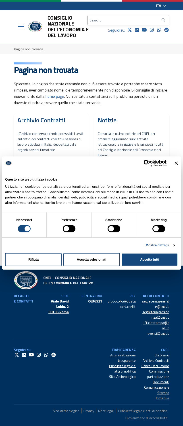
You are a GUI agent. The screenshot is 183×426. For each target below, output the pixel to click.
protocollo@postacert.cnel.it (122, 303)
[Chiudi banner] (176, 163)
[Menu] (21, 26)
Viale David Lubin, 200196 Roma (58, 306)
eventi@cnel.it (158, 333)
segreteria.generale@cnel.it (155, 303)
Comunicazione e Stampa (156, 390)
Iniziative (162, 398)
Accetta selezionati (91, 259)
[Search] (163, 20)
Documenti (161, 382)
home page (54, 96)
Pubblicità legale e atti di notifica (122, 368)
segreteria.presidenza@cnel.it (155, 314)
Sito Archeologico (122, 376)
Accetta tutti (149, 259)
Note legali (106, 410)
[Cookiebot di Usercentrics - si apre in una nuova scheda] (146, 163)
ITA (159, 5)
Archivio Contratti (156, 360)
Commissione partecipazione (158, 373)
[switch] (69, 228)
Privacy (88, 410)
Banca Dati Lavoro (155, 365)
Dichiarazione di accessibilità (146, 418)
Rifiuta (33, 259)
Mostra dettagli (157, 245)
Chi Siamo (162, 355)
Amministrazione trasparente (123, 357)
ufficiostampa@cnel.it (156, 325)
